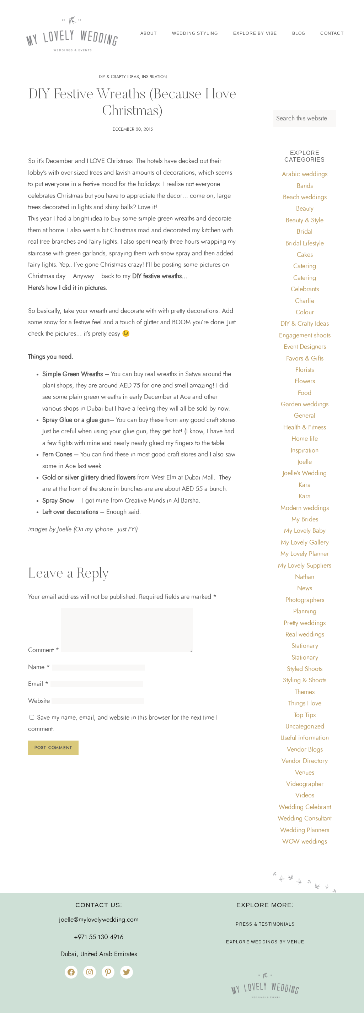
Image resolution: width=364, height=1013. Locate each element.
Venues (304, 773)
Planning (304, 611)
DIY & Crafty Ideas (119, 77)
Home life (304, 439)
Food (304, 393)
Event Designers (305, 347)
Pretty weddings (305, 623)
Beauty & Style (304, 220)
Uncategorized (304, 727)
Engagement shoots (305, 335)
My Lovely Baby (305, 531)
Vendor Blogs (305, 750)
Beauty (305, 209)
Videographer (304, 784)
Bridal (304, 232)
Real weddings (304, 635)
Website (39, 701)
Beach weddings (305, 197)
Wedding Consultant (305, 819)
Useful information (304, 738)
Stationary (304, 646)
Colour (305, 312)
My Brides (304, 519)
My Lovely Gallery (305, 543)
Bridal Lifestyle (304, 243)
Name (39, 667)
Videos (304, 795)
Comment (43, 650)
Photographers (304, 600)
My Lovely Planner (304, 554)
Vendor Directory (305, 761)
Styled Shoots (304, 669)
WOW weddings (304, 842)
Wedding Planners (304, 830)
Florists (304, 370)
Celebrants (305, 289)
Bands (305, 186)
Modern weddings (304, 508)
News (304, 588)
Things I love (304, 703)
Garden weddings (304, 404)
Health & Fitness (304, 427)
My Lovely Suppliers (304, 566)
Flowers (305, 381)
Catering (304, 266)
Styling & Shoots (304, 680)
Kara (305, 485)
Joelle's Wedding (305, 473)
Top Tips (305, 715)
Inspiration (154, 77)
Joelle (305, 462)
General (304, 416)
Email (38, 684)
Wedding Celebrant (305, 807)
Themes (305, 692)
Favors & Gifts (304, 359)
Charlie (304, 301)
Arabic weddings (304, 174)
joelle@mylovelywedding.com (99, 920)
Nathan (304, 577)
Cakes (305, 255)
